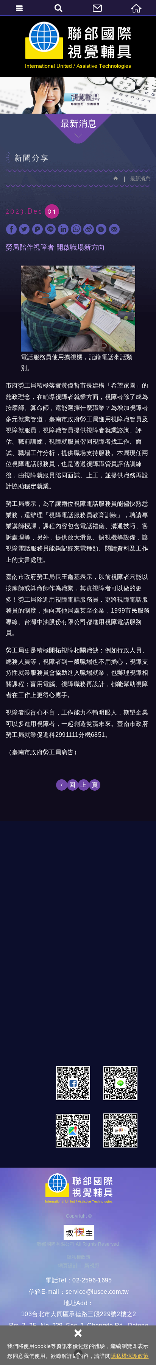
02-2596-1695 (92, 1280)
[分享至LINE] (50, 229)
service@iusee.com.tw (97, 1291)
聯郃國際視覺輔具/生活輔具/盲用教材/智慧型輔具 (78, 46)
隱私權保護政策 (129, 1356)
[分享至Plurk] (37, 229)
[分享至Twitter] (24, 229)
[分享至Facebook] (11, 229)
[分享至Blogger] (101, 229)
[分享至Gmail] (114, 229)
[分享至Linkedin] (63, 229)
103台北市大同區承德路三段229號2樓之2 (78, 1314)
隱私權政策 (78, 1257)
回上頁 (86, 785)
